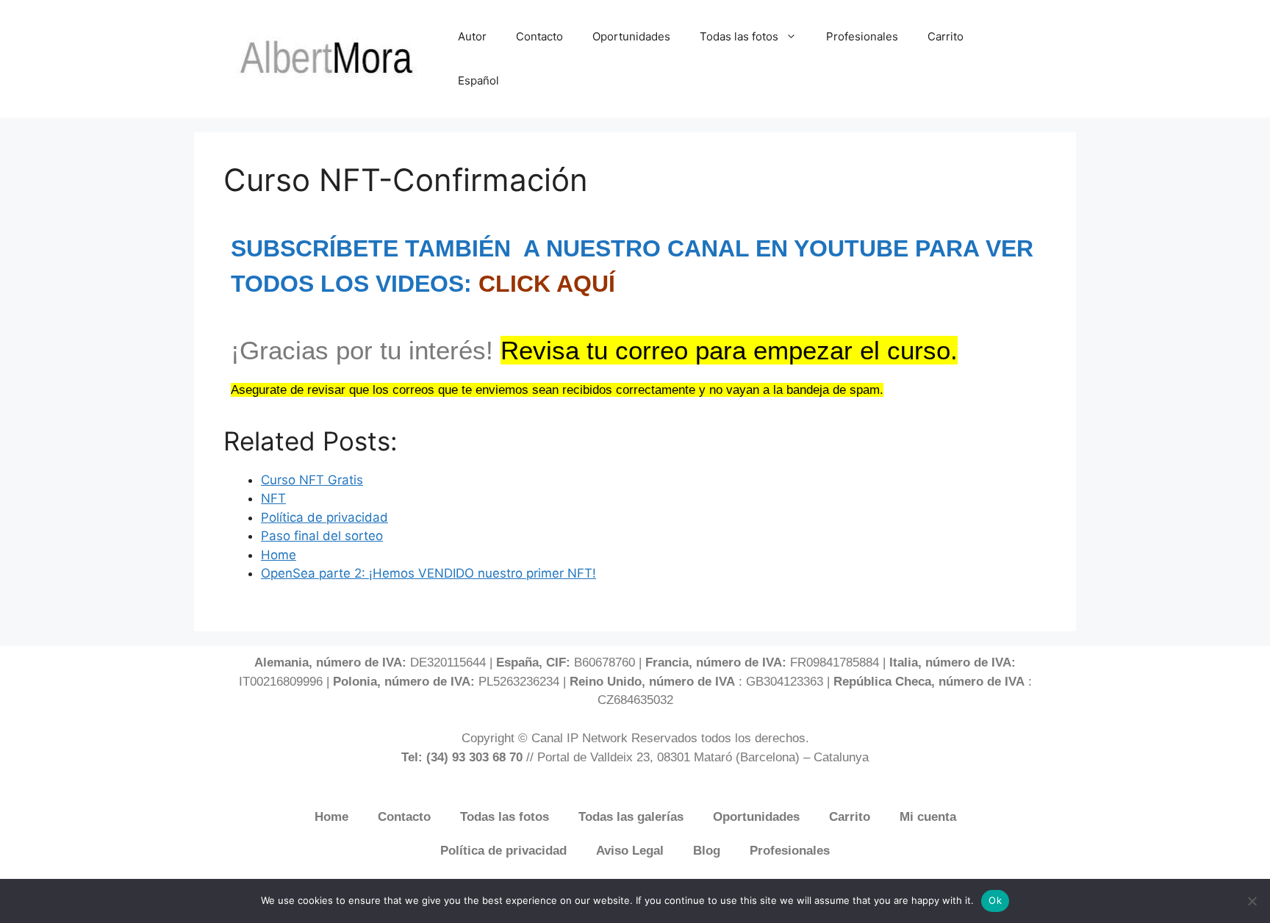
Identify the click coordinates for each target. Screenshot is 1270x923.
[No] (1251, 901)
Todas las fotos (739, 36)
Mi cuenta (928, 817)
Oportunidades (631, 36)
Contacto (539, 36)
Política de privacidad (503, 851)
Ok (995, 900)
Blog (706, 851)
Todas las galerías (631, 817)
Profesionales (862, 36)
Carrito (946, 36)
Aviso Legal (630, 851)
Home (331, 817)
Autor (472, 36)
